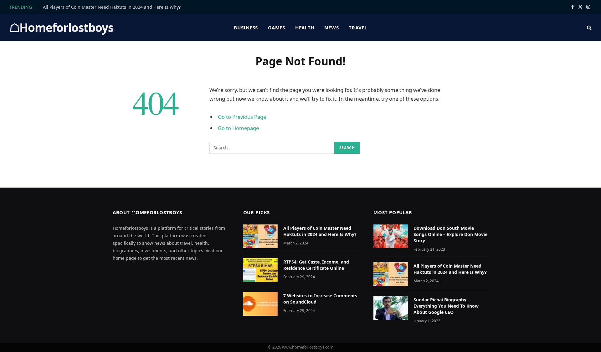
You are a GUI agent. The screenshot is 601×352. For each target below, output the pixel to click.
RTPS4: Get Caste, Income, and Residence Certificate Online (316, 265)
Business (246, 27)
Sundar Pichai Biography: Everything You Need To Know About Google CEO (446, 306)
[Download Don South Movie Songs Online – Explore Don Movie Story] (390, 236)
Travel (358, 27)
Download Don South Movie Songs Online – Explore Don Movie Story (450, 234)
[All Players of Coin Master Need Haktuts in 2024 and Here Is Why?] (260, 236)
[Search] (589, 28)
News (331, 27)
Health (305, 27)
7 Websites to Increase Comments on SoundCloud (320, 299)
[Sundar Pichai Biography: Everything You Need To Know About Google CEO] (390, 308)
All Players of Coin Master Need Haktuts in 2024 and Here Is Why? (112, 7)
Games (276, 27)
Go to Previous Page (242, 116)
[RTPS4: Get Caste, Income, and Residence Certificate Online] (260, 270)
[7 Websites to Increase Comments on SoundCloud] (260, 304)
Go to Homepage (238, 128)
